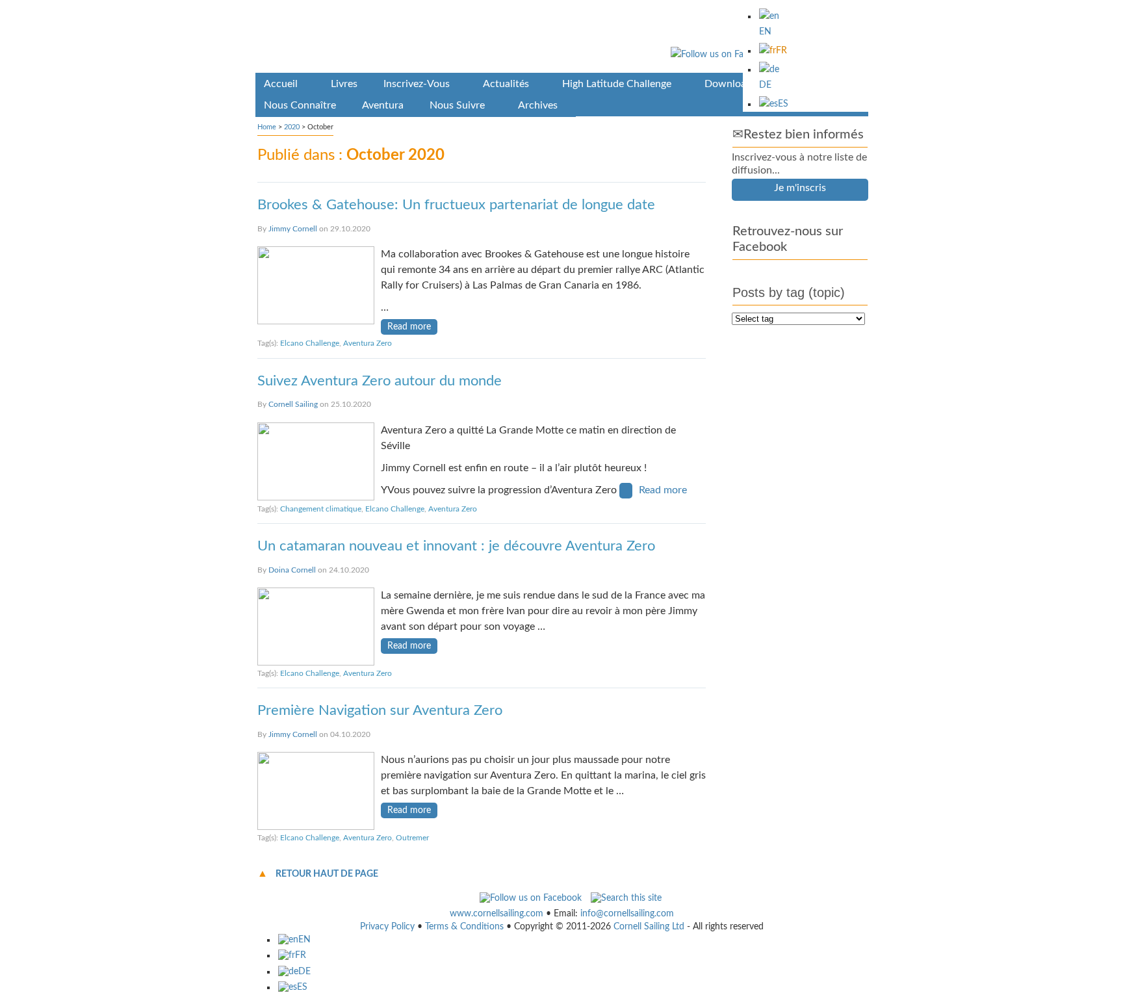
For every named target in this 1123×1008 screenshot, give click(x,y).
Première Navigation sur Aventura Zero (379, 710)
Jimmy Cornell (292, 229)
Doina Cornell (292, 570)
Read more (409, 326)
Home (266, 127)
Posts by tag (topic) (788, 292)
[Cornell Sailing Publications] (561, 38)
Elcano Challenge (309, 343)
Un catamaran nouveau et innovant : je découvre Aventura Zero (456, 546)
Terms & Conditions (464, 926)
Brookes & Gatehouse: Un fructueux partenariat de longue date (456, 205)
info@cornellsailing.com (627, 913)
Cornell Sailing (293, 404)
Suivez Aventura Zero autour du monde (379, 381)
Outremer (412, 838)
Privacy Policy (387, 926)
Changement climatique (320, 509)
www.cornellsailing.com (496, 913)
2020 (292, 127)
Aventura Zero (367, 343)
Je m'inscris (800, 188)
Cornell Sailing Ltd (648, 926)
